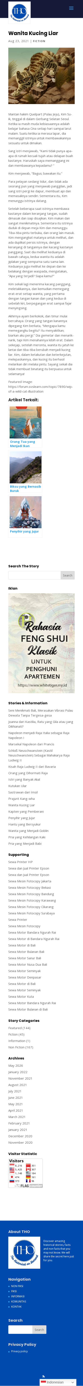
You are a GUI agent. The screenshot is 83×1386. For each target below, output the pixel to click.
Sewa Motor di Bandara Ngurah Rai (33, 939)
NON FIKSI (17, 1286)
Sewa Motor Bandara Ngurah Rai (32, 932)
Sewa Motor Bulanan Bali (26, 951)
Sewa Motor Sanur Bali (24, 958)
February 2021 (19, 1123)
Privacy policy (19, 1351)
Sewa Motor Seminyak (24, 971)
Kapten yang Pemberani (26, 811)
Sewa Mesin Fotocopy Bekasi (29, 887)
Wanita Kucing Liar (21, 805)
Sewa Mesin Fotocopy (24, 926)
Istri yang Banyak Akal (24, 779)
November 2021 (20, 1078)
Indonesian (55, 1382)
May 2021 (15, 1104)
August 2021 (17, 1085)
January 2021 (17, 1129)
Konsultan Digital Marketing (28, 1196)
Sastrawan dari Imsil (23, 792)
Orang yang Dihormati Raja (28, 773)
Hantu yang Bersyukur (24, 824)
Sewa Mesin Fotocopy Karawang (32, 900)
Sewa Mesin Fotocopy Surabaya (31, 913)
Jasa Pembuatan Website (26, 1191)
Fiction (39, 41)
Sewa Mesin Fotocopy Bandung (31, 894)
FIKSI (14, 1291)
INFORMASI (17, 1296)
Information (16, 1041)
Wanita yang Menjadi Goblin (28, 830)
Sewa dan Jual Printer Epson (28, 868)
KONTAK (16, 1306)
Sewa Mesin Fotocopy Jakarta (29, 881)
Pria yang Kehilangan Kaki (26, 837)
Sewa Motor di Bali (22, 945)
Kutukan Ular (17, 786)
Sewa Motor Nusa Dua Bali (27, 964)
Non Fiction (16, 1047)
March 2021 (17, 1117)
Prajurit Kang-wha (21, 798)
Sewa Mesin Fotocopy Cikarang (31, 907)
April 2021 (15, 1110)
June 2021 (15, 1097)
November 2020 (20, 1142)
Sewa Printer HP (20, 862)
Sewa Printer (17, 919)
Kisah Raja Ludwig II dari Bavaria (32, 766)
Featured (15, 1028)
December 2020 (20, 1136)
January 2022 (17, 1072)
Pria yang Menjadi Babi (25, 843)
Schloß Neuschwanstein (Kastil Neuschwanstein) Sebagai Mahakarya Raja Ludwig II (39, 755)
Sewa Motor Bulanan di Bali (28, 1009)
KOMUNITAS (18, 1301)
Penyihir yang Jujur (21, 818)
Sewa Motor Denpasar (24, 977)
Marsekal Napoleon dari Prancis (31, 744)
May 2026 (15, 1065)
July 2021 (15, 1091)
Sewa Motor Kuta (21, 996)
